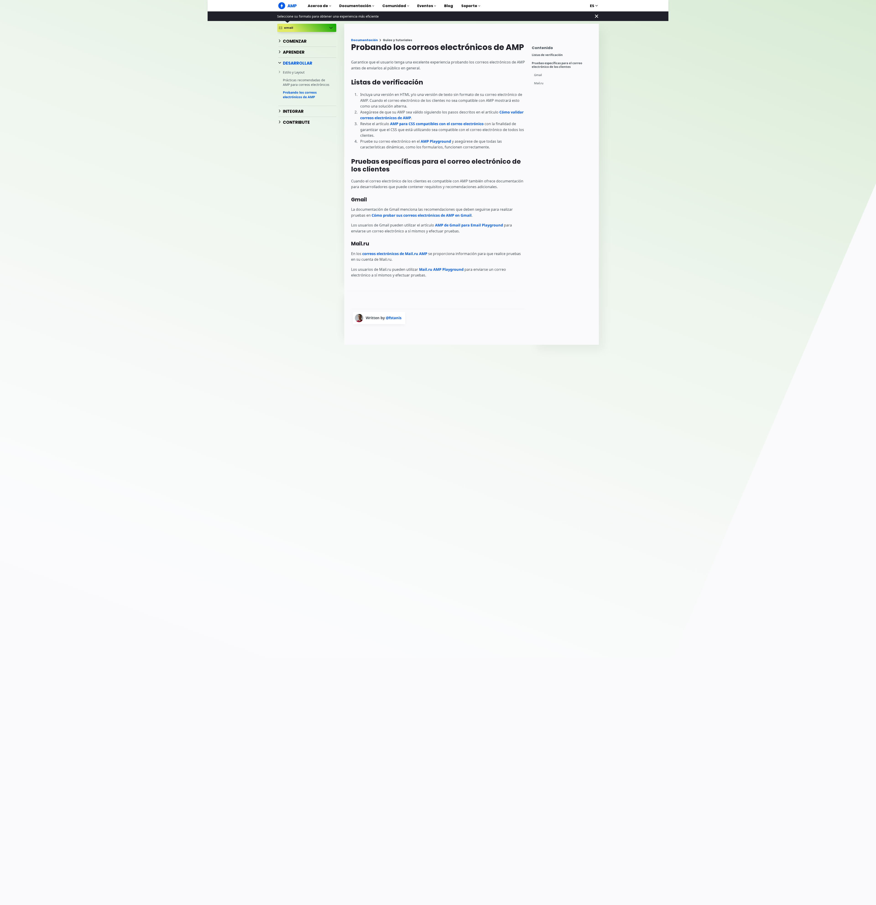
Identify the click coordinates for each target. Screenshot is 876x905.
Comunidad (394, 5)
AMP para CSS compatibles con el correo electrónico (437, 123)
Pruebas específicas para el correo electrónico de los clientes (557, 65)
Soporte (469, 5)
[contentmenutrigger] (563, 49)
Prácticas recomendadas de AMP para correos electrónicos (306, 82)
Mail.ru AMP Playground (441, 269)
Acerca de (318, 5)
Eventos (425, 5)
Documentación (355, 5)
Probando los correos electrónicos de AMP (300, 94)
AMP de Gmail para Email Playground (469, 225)
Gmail (538, 75)
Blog (448, 5)
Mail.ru (538, 83)
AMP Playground (436, 141)
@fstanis (394, 317)
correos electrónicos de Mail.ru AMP (394, 253)
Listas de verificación (547, 55)
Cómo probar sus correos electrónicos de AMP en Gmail (422, 215)
